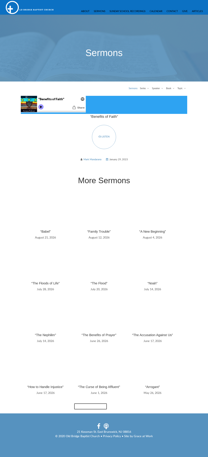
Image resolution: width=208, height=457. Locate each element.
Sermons (99, 11)
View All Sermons (90, 406)
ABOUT (85, 11)
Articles (197, 11)
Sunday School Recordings (127, 11)
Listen (105, 137)
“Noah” (152, 283)
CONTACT (172, 11)
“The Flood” (99, 283)
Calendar (156, 11)
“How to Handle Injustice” (45, 387)
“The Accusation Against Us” (152, 335)
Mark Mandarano (93, 159)
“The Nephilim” (45, 335)
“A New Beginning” (152, 231)
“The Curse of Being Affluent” (99, 387)
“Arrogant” (152, 387)
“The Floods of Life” (45, 283)
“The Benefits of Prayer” (99, 335)
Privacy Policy (112, 436)
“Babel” (45, 231)
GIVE (185, 11)
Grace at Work (143, 436)
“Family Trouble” (99, 231)
